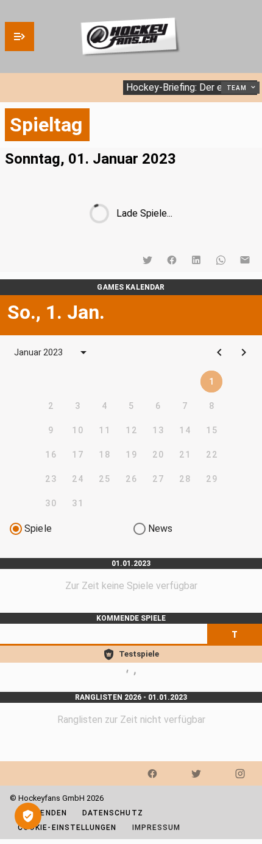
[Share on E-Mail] (245, 260)
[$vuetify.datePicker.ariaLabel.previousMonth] (219, 352)
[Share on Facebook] (172, 260)
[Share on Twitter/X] (147, 260)
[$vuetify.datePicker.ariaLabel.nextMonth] (244, 352)
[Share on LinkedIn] (196, 260)
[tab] (234, 635)
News (160, 528)
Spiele (38, 528)
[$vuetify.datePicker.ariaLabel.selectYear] (83, 352)
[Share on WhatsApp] (220, 260)
